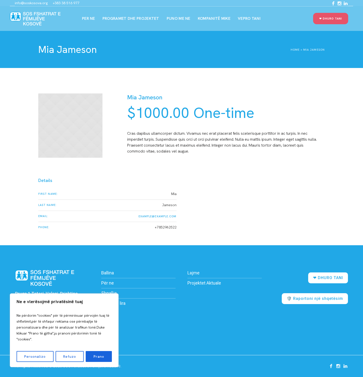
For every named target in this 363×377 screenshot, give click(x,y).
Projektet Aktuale (204, 283)
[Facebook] (333, 3)
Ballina (107, 272)
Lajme (193, 272)
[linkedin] (345, 3)
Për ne (107, 283)
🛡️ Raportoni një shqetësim (315, 298)
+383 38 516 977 (66, 3)
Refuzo (69, 356)
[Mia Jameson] (70, 125)
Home (295, 49)
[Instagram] (339, 3)
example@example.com (158, 216)
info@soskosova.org (31, 3)
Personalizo (35, 356)
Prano (99, 356)
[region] (64, 330)
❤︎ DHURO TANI (328, 277)
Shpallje (109, 293)
